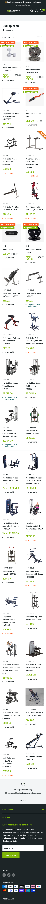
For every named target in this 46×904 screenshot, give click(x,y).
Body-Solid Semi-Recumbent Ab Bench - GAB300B (34, 574)
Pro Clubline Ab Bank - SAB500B (34, 758)
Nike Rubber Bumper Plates (34, 250)
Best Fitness (7, 334)
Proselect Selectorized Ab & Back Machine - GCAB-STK (34, 527)
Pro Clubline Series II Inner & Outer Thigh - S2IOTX (10, 481)
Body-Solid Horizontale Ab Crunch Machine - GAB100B (9, 620)
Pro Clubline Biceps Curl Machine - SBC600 (33, 386)
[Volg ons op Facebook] (4, 875)
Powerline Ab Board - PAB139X (34, 294)
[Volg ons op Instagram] (13, 875)
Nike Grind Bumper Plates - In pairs (33, 70)
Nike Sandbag (7, 249)
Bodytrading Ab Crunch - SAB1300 (33, 431)
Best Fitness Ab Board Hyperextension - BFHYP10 (11, 341)
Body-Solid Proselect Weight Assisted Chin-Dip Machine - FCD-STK (11, 669)
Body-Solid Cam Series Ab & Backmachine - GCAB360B (8, 762)
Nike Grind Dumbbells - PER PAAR (11, 68)
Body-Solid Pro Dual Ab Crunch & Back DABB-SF (33, 667)
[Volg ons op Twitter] (9, 875)
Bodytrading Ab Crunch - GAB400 (9, 572)
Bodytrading (31, 427)
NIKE (4, 64)
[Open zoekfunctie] (31, 11)
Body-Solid (6, 110)
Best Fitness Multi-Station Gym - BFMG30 (34, 208)
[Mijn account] (36, 11)
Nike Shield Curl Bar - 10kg (34, 114)
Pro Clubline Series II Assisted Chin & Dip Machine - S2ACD (34, 481)
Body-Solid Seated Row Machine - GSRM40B (9, 162)
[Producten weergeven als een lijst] (42, 37)
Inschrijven (11, 855)
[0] (41, 10)
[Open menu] (3, 11)
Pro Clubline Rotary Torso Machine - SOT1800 (10, 386)
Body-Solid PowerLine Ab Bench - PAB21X (11, 294)
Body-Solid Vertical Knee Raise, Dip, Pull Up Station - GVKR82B (34, 341)
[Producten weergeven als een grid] (38, 37)
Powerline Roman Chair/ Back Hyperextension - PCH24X (32, 163)
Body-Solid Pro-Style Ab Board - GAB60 (10, 208)
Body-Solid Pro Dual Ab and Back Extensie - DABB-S (11, 716)
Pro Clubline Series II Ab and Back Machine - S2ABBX (11, 526)
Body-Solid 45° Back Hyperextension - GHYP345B (10, 116)
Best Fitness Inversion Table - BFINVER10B (34, 714)
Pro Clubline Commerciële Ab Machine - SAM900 (10, 433)
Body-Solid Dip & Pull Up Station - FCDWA (34, 617)
